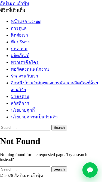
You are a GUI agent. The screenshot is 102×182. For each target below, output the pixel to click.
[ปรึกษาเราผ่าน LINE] (90, 170)
